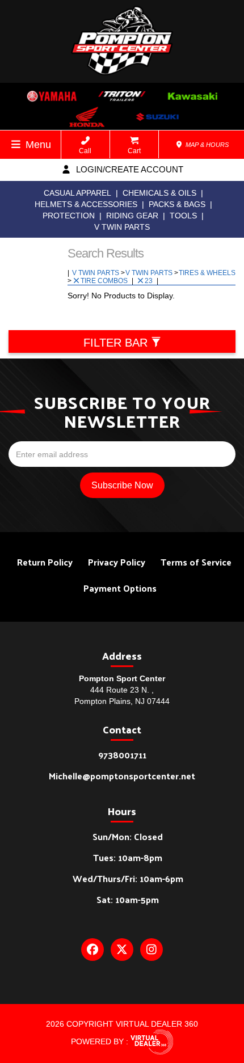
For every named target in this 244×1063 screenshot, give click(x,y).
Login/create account (128, 169)
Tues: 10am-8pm (127, 857)
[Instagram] (151, 949)
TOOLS (183, 215)
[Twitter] (122, 949)
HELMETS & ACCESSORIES (86, 204)
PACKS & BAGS (177, 204)
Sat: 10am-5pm (127, 899)
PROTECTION (69, 215)
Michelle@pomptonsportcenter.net (122, 775)
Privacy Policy (116, 562)
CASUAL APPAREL (77, 192)
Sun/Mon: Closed (127, 836)
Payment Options (120, 588)
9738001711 (122, 754)
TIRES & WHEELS (207, 273)
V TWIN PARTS (122, 226)
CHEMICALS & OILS (159, 192)
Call (85, 151)
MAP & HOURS (206, 144)
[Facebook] (92, 949)
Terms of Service (196, 562)
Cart (134, 151)
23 (149, 281)
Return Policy (45, 562)
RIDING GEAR (132, 215)
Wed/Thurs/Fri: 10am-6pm (128, 878)
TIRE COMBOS (105, 281)
